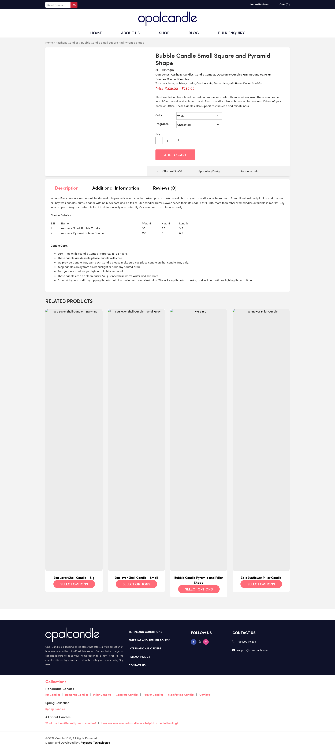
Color (158, 115)
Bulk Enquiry (231, 32)
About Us (130, 32)
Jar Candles (52, 694)
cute (210, 83)
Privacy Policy (139, 656)
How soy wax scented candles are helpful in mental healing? (139, 723)
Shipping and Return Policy (149, 640)
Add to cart (175, 154)
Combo (201, 83)
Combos (204, 694)
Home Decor (243, 83)
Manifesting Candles (181, 694)
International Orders (145, 648)
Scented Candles (178, 79)
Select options (74, 584)
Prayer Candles (153, 694)
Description (67, 188)
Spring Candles (55, 709)
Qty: (158, 134)
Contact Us (137, 665)
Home (96, 32)
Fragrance (162, 124)
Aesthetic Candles (67, 42)
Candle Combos (205, 74)
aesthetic (168, 83)
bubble (180, 83)
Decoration (221, 83)
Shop (164, 32)
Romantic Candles (76, 694)
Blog (194, 32)
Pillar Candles (102, 694)
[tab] (67, 188)
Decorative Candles (229, 74)
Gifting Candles (253, 74)
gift (231, 83)
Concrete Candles (127, 694)
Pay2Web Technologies (95, 742)
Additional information (115, 188)
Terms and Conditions (145, 632)
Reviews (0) (165, 188)
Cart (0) (285, 4)
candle (190, 83)
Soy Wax (257, 83)
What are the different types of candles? (70, 723)
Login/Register (259, 4)
